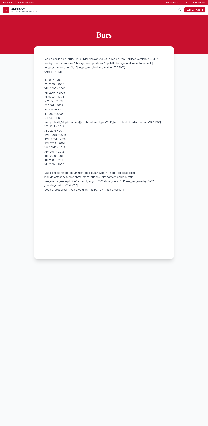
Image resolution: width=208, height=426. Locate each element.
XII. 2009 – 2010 (54, 160)
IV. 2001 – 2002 (53, 105)
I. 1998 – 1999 (53, 118)
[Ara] (180, 10)
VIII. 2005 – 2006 (54, 88)
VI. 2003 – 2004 (54, 96)
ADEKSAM (7, 2)
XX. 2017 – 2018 (54, 126)
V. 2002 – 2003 (53, 101)
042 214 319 (199, 2)
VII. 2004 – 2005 (54, 92)
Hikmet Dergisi (26, 2)
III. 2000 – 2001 (53, 109)
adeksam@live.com (176, 2)
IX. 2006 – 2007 (54, 84)
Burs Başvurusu (195, 10)
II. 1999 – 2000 (53, 113)
